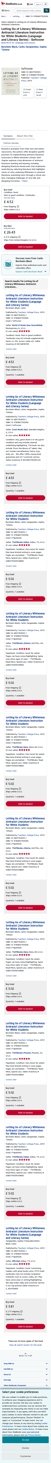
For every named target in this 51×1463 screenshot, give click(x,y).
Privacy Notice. (34, 1435)
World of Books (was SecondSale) (27, 325)
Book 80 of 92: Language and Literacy (18, 42)
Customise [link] (25, 1456)
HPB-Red (16, 1261)
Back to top (25, 1355)
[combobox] (29, 10)
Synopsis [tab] (8, 135)
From (27, 92)
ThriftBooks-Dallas (20, 542)
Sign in (38, 4)
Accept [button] (25, 1440)
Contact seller (11, 349)
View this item (9, 198)
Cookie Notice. (28, 1429)
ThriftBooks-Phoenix (21, 1052)
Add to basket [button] (25, 216)
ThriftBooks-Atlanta (21, 643)
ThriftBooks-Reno (20, 747)
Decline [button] (25, 1448)
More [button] (25, 181)
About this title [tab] (25, 135)
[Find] (46, 10)
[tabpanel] (24, 164)
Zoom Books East (20, 429)
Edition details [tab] (11, 143)
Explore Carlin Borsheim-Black (29, 271)
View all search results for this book (25, 1345)
